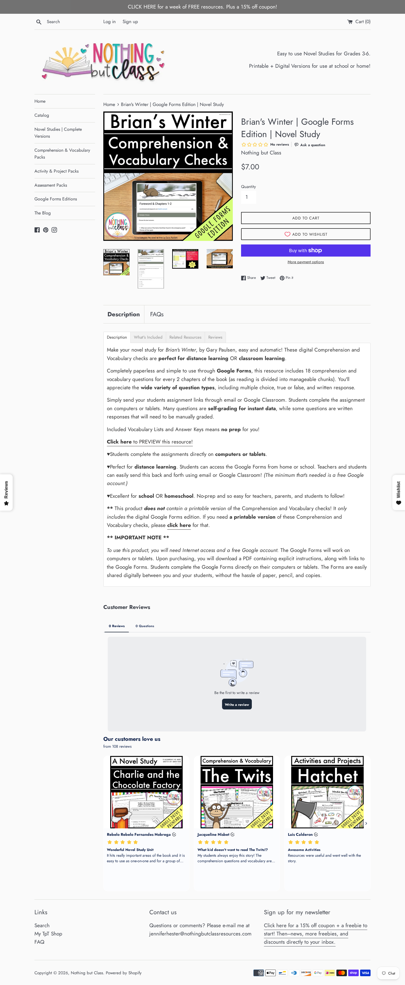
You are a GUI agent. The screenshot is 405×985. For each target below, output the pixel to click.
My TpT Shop (48, 933)
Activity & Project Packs (56, 171)
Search (42, 925)
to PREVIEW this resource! (150, 441)
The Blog (42, 213)
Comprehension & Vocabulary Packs (62, 153)
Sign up (130, 21)
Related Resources (185, 337)
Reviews (215, 337)
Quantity (248, 187)
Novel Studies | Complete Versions (58, 133)
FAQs (157, 314)
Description (123, 314)
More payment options (306, 262)
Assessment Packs (50, 185)
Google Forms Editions (55, 199)
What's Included (148, 337)
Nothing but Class (87, 973)
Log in (109, 21)
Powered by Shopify (124, 973)
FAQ (39, 942)
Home (39, 101)
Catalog (41, 115)
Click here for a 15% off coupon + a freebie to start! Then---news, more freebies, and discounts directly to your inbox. (315, 934)
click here (179, 525)
